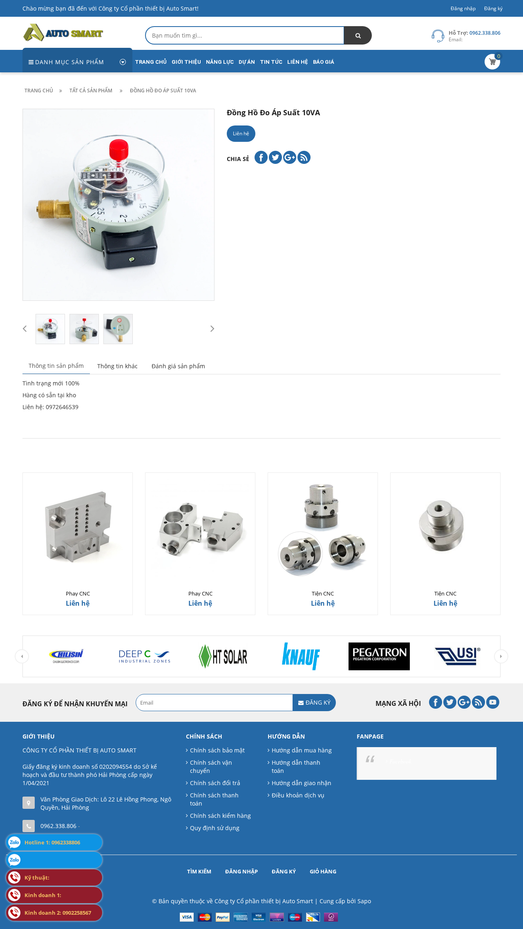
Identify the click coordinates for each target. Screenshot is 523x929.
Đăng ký (493, 8)
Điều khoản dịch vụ (298, 795)
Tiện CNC (323, 593)
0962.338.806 (58, 826)
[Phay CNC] (77, 527)
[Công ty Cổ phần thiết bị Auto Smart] (63, 32)
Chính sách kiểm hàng (220, 815)
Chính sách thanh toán (214, 799)
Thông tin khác (117, 366)
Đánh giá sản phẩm (178, 366)
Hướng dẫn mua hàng (302, 750)
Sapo (364, 901)
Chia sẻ (238, 159)
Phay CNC (78, 593)
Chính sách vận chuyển (211, 767)
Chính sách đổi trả (215, 783)
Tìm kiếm (199, 871)
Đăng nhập (463, 8)
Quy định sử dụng (214, 828)
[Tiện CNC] (323, 527)
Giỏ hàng (323, 871)
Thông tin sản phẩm (56, 365)
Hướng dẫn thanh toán (296, 767)
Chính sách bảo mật (217, 750)
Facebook (400, 761)
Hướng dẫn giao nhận (301, 783)
